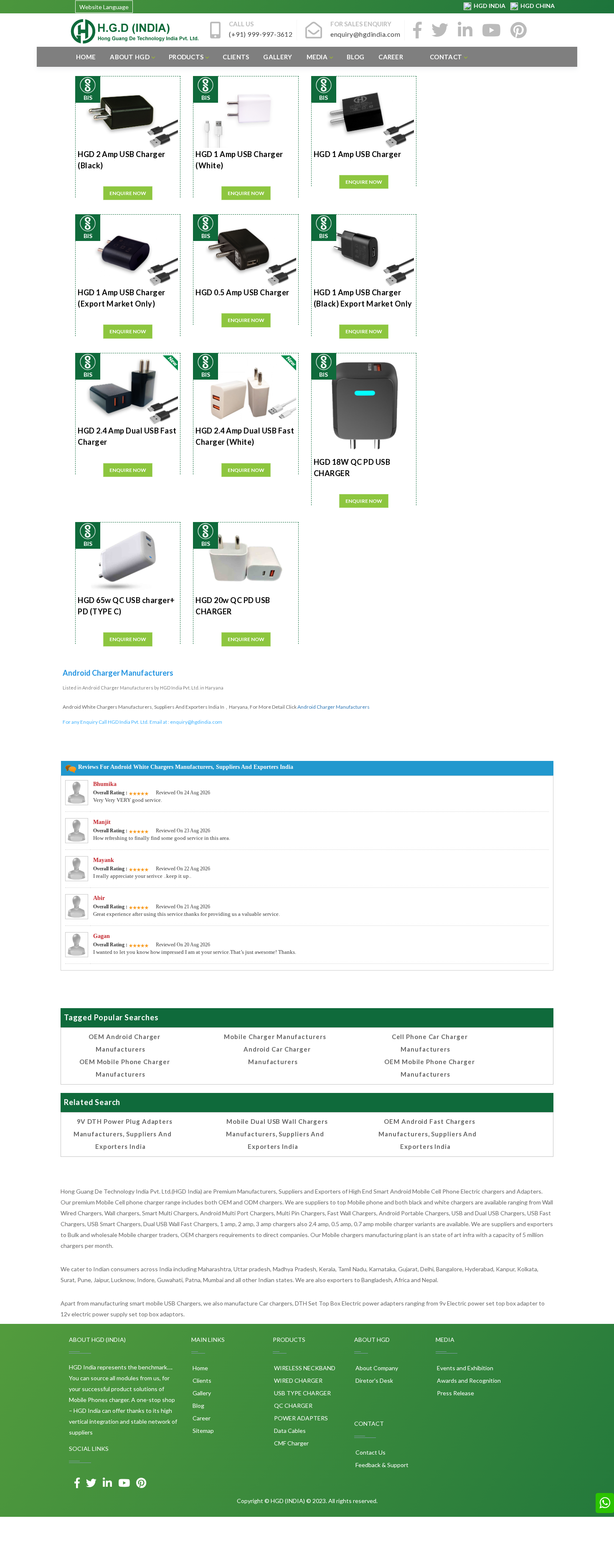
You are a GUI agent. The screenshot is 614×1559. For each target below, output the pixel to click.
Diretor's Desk (373, 1380)
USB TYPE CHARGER (302, 1393)
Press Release (455, 1393)
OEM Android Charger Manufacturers (124, 1043)
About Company (376, 1367)
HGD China (536, 5)
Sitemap (202, 1430)
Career (390, 57)
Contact (446, 57)
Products (186, 57)
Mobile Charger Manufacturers (275, 1036)
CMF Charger (291, 1443)
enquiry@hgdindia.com (196, 722)
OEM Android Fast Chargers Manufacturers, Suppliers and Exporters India (427, 1134)
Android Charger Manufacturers (333, 707)
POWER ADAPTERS (300, 1418)
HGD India (489, 5)
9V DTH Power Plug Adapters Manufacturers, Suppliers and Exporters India (123, 1134)
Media (317, 57)
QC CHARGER (292, 1405)
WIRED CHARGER (297, 1380)
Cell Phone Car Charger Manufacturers (430, 1043)
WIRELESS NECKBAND (304, 1367)
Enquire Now (127, 193)
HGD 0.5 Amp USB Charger (242, 292)
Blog (355, 57)
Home (86, 57)
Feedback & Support (381, 1464)
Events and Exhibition (464, 1367)
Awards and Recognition (468, 1380)
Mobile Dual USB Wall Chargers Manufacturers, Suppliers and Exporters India (277, 1134)
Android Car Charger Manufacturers (277, 1055)
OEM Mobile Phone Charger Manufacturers (124, 1068)
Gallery (277, 57)
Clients (236, 57)
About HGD (130, 57)
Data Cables (289, 1430)
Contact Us (370, 1452)
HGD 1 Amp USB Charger (357, 154)
